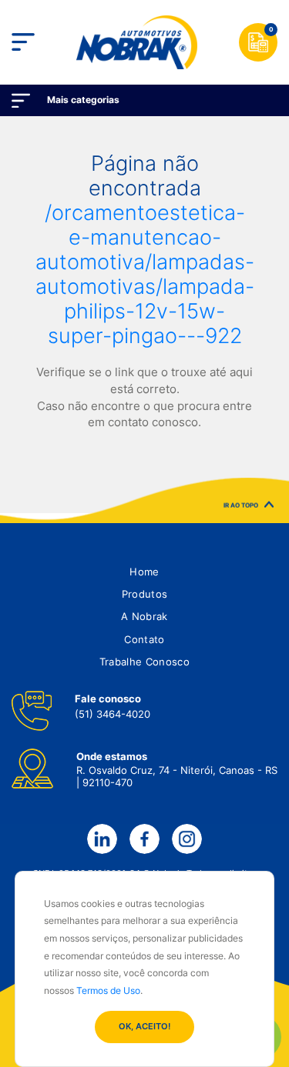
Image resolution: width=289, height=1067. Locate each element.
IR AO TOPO (240, 505)
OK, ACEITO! (144, 1027)
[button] (144, 572)
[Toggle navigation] (23, 42)
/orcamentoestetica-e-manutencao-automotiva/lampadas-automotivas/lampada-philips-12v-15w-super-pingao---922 (144, 274)
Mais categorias (83, 100)
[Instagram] (186, 838)
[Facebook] (144, 838)
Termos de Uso (108, 990)
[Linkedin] (101, 838)
